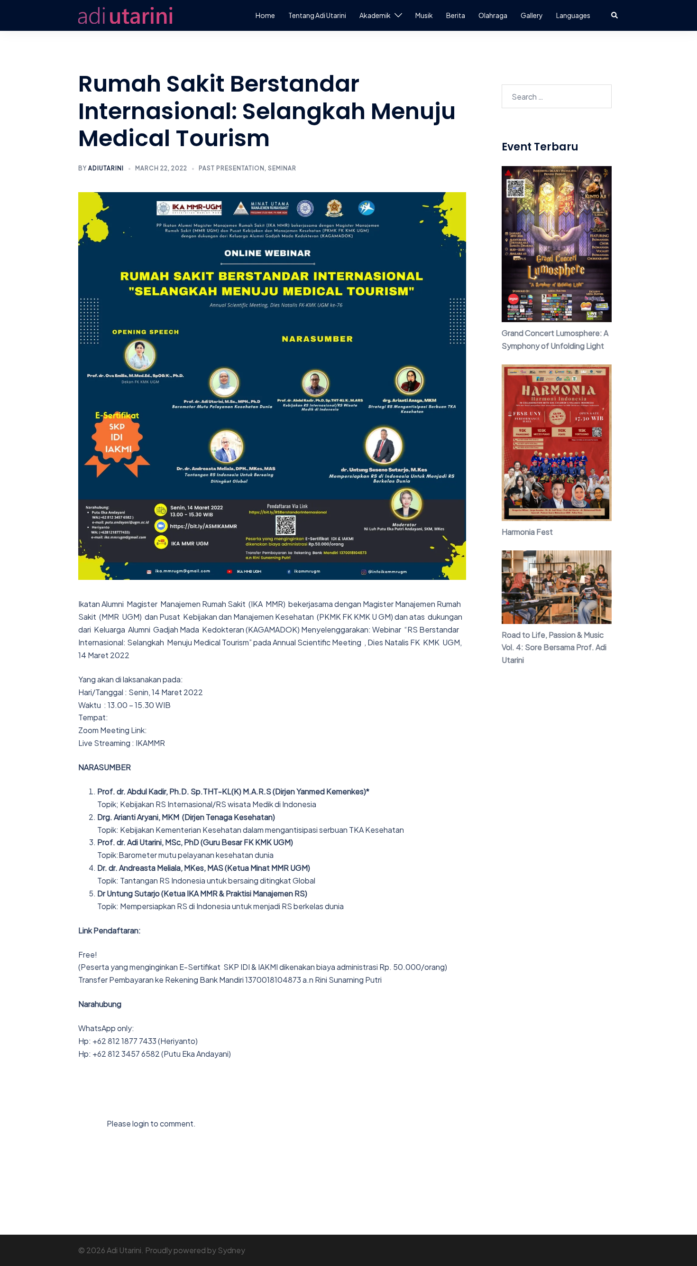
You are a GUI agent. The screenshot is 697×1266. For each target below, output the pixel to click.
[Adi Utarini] (125, 14)
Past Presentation (232, 168)
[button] (615, 15)
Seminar (282, 168)
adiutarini (106, 168)
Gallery (532, 15)
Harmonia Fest (527, 532)
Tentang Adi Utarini (317, 15)
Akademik (375, 15)
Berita (455, 15)
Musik (424, 15)
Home (265, 15)
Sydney (231, 1250)
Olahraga (492, 15)
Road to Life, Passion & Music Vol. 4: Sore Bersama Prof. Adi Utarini (554, 647)
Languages (573, 15)
